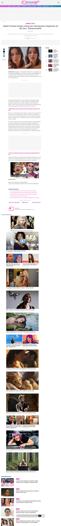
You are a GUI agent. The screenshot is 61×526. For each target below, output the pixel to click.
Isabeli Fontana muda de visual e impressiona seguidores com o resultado (25, 197)
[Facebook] (4, 49)
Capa (2, 21)
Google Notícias (37, 202)
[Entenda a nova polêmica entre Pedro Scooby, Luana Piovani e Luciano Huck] (7, 502)
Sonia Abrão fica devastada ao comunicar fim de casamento (56, 70)
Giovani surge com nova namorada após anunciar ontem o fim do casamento (27, 511)
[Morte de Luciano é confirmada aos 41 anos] (50, 52)
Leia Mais (36, 515)
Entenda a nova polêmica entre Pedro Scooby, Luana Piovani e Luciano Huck (28, 501)
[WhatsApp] (4, 54)
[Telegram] (4, 56)
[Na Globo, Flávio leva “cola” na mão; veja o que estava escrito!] (50, 62)
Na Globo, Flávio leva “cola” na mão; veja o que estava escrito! (56, 61)
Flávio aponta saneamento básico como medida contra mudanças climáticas (55, 55)
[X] (4, 52)
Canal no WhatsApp (15, 202)
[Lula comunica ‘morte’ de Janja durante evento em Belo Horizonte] (50, 66)
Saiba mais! (33, 209)
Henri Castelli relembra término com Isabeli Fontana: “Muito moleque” (24, 192)
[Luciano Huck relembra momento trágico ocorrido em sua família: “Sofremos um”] (7, 482)
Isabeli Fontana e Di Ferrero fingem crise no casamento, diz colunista (24, 194)
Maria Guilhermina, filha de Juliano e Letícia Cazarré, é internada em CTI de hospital (28, 521)
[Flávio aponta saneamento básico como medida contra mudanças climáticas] (50, 57)
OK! (39, 515)
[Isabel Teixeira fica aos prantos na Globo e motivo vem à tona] (7, 492)
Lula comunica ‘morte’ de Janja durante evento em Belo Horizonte (56, 65)
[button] (53, 2)
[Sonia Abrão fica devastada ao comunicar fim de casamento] (50, 71)
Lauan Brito (28, 38)
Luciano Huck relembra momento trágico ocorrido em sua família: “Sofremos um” (27, 481)
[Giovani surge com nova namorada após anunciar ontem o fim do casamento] (7, 512)
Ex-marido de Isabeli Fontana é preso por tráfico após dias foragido (23, 190)
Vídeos (33, 23)
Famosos (4, 21)
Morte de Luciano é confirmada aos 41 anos (56, 51)
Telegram (26, 202)
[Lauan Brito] (24, 38)
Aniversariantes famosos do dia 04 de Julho (19, 195)
